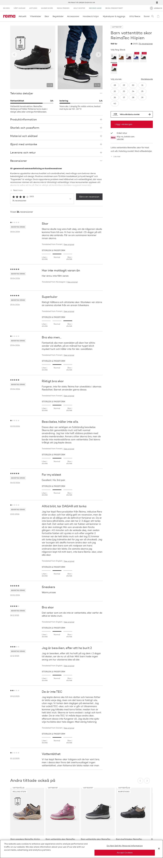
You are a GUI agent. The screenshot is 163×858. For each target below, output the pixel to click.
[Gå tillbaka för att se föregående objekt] (14, 54)
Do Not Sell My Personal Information (125, 846)
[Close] (159, 848)
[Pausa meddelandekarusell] (157, 2)
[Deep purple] (128, 58)
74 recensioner (146, 43)
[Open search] (152, 16)
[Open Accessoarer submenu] (80, 16)
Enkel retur (81, 2)
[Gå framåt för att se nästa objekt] (98, 54)
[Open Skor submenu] (50, 16)
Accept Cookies (125, 852)
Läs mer (120, 139)
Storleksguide (147, 79)
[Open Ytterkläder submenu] (42, 16)
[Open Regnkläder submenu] (64, 16)
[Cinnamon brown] (121, 58)
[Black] (114, 58)
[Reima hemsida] (9, 16)
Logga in (158, 8)
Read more (18, 190)
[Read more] (56, 184)
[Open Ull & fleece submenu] (141, 16)
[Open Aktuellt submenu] (27, 16)
